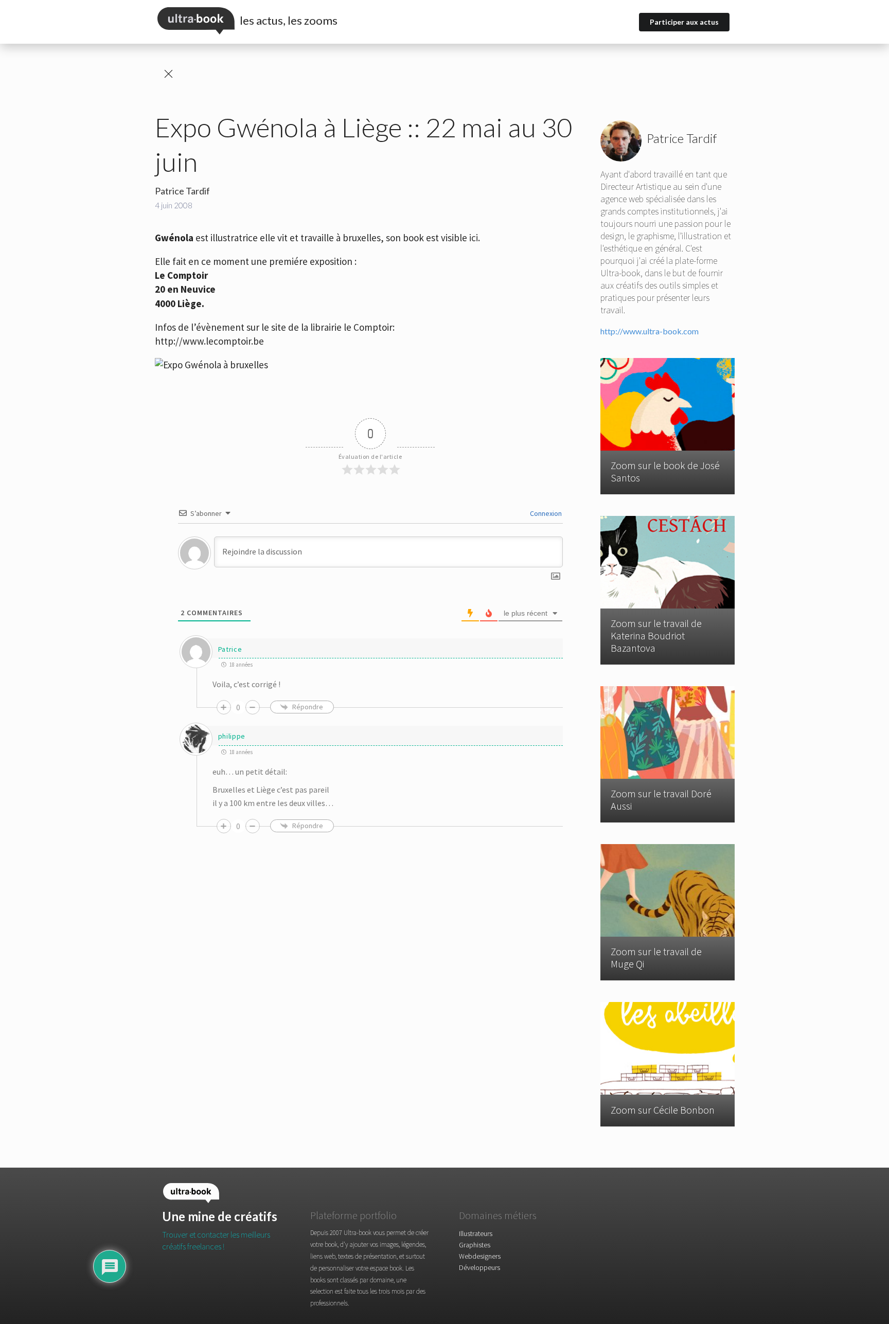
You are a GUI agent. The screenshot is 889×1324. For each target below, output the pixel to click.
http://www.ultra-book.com (649, 331)
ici (473, 237)
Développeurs (479, 1267)
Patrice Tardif (182, 190)
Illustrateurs (475, 1233)
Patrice (230, 649)
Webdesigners (480, 1256)
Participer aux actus (684, 21)
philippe (232, 736)
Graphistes (474, 1244)
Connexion (545, 513)
